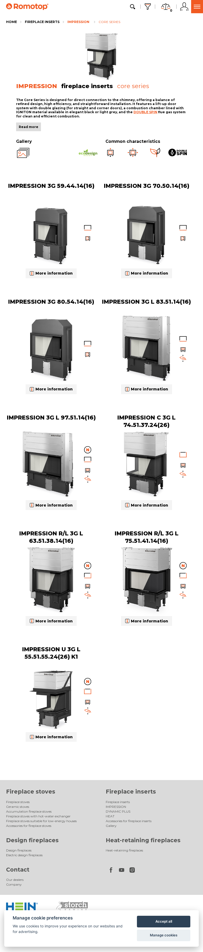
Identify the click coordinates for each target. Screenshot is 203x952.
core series (109, 22)
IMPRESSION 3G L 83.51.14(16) (146, 301)
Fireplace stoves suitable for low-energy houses (41, 821)
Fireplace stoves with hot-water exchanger (38, 816)
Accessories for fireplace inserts (128, 821)
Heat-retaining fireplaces (143, 840)
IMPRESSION (78, 22)
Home (11, 22)
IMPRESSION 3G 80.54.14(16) (51, 301)
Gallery (111, 826)
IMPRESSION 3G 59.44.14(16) (51, 185)
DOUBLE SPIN (145, 112)
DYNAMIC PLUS (118, 811)
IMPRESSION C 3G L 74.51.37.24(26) (146, 421)
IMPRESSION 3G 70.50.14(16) (146, 185)
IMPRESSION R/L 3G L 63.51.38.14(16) (51, 537)
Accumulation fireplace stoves (29, 811)
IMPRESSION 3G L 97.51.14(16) (51, 417)
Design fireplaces (32, 840)
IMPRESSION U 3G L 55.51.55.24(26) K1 (51, 653)
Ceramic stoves (17, 807)
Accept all (163, 921)
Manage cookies (163, 935)
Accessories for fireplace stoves (28, 826)
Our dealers (15, 880)
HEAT (110, 816)
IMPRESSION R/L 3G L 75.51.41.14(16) (146, 537)
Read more (28, 127)
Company (14, 884)
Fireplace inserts (42, 22)
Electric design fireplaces (24, 855)
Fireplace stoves (30, 791)
